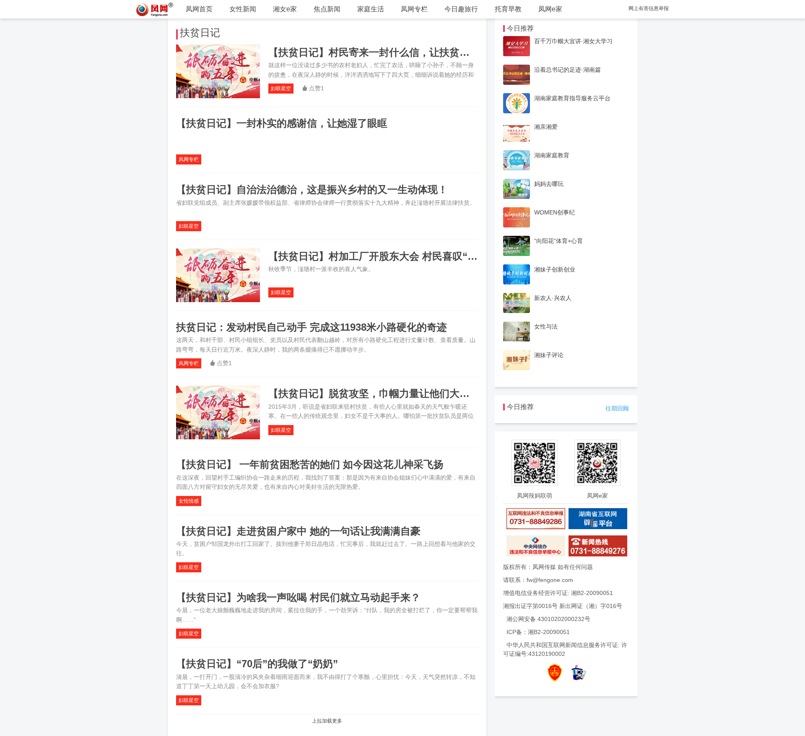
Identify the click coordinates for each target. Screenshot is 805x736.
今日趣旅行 (461, 9)
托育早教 (508, 9)
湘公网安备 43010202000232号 (548, 619)
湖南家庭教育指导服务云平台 (572, 98)
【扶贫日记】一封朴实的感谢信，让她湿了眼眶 (281, 123)
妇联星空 (281, 88)
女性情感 (189, 501)
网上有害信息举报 (648, 8)
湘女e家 (285, 9)
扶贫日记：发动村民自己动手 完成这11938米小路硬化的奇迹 (311, 327)
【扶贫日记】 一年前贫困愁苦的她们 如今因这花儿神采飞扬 (310, 464)
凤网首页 (199, 9)
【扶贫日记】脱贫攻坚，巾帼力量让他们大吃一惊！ (384, 393)
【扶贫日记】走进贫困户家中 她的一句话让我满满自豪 (298, 531)
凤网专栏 (414, 9)
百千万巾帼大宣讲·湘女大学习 (573, 41)
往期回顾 (617, 408)
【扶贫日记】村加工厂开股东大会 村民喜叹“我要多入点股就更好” (415, 256)
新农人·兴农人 (552, 298)
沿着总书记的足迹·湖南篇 (567, 69)
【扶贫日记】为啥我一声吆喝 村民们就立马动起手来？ (298, 597)
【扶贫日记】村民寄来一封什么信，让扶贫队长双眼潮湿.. (397, 52)
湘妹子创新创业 (554, 269)
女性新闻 (242, 9)
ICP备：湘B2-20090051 (538, 632)
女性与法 (546, 326)
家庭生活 (370, 9)
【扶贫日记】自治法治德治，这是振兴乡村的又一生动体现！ (312, 189)
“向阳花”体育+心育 (558, 241)
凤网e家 (550, 9)
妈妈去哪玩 (549, 183)
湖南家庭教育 (551, 155)
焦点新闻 (327, 9)
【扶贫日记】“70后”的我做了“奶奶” (257, 663)
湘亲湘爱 (546, 126)
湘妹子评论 (549, 355)
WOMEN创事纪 (554, 212)
